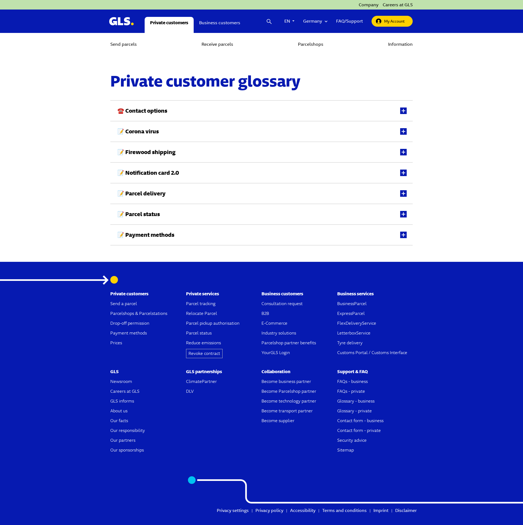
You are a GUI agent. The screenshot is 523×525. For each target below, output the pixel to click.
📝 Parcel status (138, 214)
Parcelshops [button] (310, 44)
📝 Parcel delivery (141, 193)
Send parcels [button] (123, 44)
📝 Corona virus (138, 131)
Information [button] (400, 44)
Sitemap (345, 450)
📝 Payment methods (145, 234)
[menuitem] (123, 44)
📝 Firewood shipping (146, 152)
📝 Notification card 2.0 (148, 172)
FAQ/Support (349, 21)
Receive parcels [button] (217, 44)
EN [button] (289, 21)
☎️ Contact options (142, 110)
